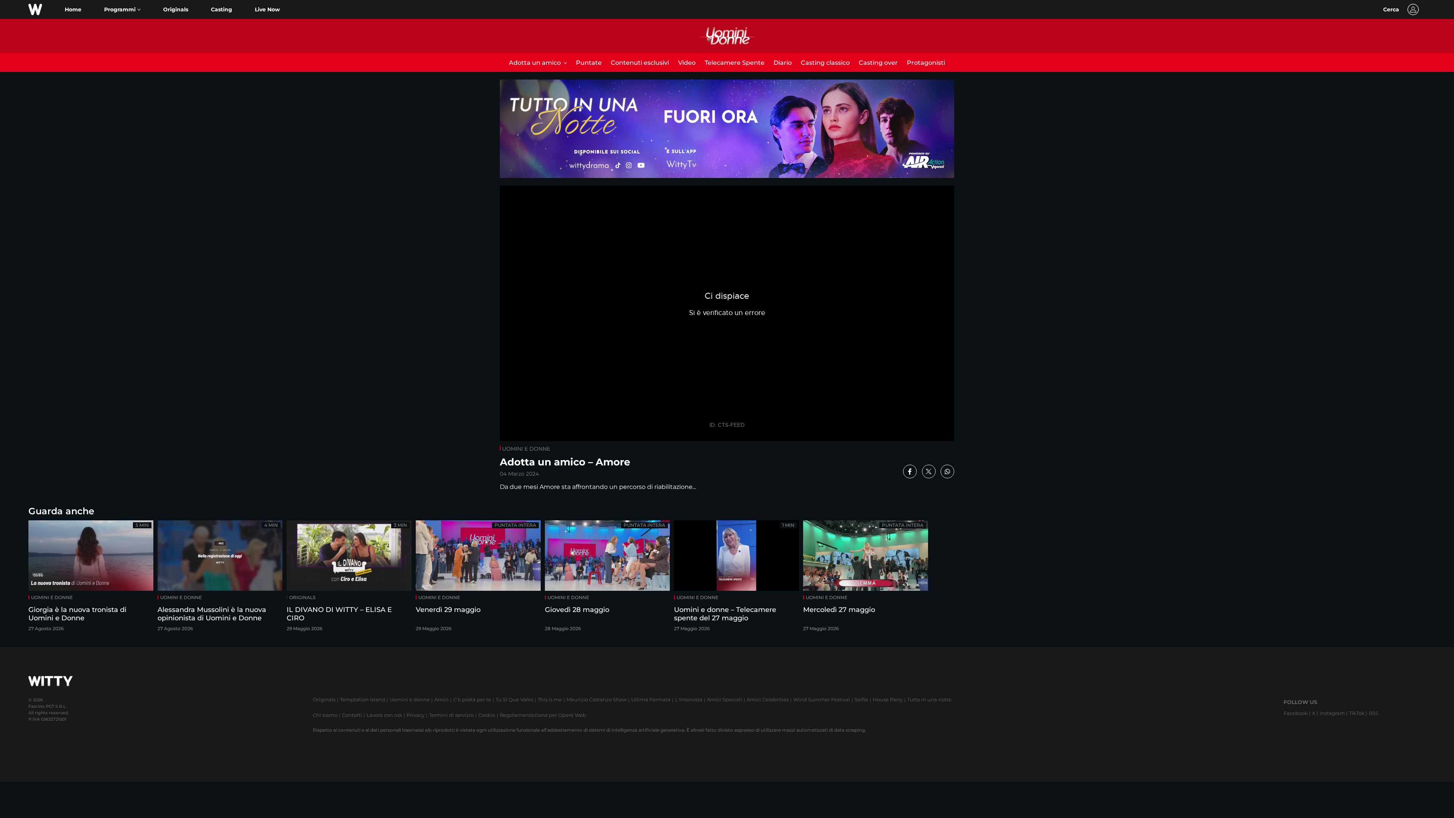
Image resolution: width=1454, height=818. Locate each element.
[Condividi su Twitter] (929, 471)
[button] (122, 10)
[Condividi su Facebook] (910, 471)
